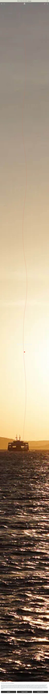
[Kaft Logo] (24, 4)
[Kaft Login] (1, 3)
